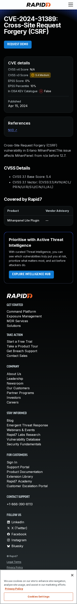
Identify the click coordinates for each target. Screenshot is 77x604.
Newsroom (15, 383)
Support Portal (18, 467)
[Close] (72, 575)
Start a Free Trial (19, 341)
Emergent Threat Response (27, 425)
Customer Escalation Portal (27, 486)
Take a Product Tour (22, 346)
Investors (14, 398)
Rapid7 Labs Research (23, 435)
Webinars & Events (21, 430)
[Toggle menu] (70, 5)
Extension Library (20, 476)
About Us (14, 374)
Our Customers (18, 388)
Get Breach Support (22, 351)
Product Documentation (25, 472)
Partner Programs (20, 393)
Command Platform (21, 311)
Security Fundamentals (24, 444)
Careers (13, 402)
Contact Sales (17, 356)
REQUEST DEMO (17, 44)
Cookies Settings (38, 596)
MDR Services (17, 321)
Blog (10, 420)
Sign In (12, 462)
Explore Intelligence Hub (31, 274)
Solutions (14, 326)
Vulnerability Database (23, 439)
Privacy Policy (15, 567)
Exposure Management (24, 316)
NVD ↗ (12, 130)
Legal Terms (14, 561)
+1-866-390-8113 (20, 504)
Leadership (15, 379)
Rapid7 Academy (19, 481)
